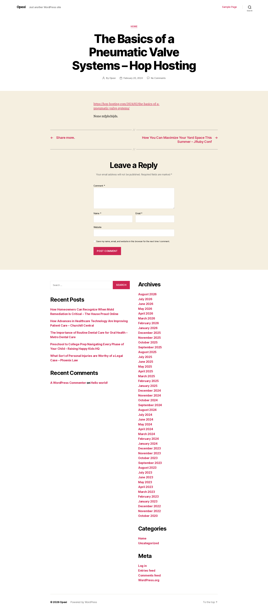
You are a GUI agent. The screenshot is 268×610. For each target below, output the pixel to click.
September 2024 (150, 405)
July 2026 (145, 299)
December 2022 (149, 506)
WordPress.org (148, 580)
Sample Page (229, 6)
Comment (99, 186)
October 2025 (148, 342)
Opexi (21, 7)
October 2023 (148, 458)
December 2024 (149, 390)
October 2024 (148, 400)
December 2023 (149, 448)
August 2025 (147, 352)
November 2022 (149, 511)
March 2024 (146, 434)
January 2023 (147, 501)
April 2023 (145, 487)
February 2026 (148, 323)
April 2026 (145, 313)
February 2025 (148, 381)
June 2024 (145, 419)
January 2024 (148, 443)
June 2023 (145, 477)
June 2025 (145, 361)
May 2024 (145, 424)
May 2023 (145, 482)
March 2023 (146, 492)
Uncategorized (148, 543)
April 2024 (145, 429)
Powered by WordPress (83, 602)
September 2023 (150, 463)
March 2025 (146, 376)
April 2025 (145, 371)
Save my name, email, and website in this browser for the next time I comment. (133, 241)
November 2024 (149, 395)
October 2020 (148, 516)
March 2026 (146, 318)
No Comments (158, 78)
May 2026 (145, 309)
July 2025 (145, 357)
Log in (142, 566)
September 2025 (150, 347)
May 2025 (145, 366)
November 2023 (149, 453)
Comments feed (149, 575)
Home (134, 26)
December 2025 (149, 333)
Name (97, 213)
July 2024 (145, 414)
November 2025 (149, 337)
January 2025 (147, 386)
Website (97, 227)
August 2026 (147, 294)
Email (138, 213)
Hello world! (99, 383)
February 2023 (148, 496)
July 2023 (145, 472)
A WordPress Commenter (68, 383)
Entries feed (146, 570)
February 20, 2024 (133, 78)
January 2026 (148, 328)
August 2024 (147, 410)
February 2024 (148, 439)
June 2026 (145, 304)
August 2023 (147, 467)
